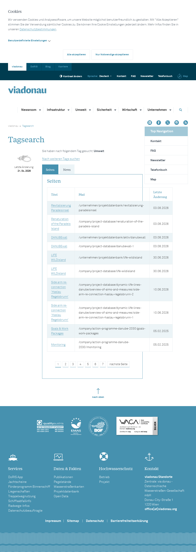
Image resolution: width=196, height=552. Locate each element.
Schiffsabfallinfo (19, 501)
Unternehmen (157, 109)
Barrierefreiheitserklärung (129, 521)
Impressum (53, 521)
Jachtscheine (17, 481)
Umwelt (80, 109)
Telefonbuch (165, 76)
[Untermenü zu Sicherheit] (115, 109)
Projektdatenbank (66, 491)
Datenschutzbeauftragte (25, 510)
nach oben (98, 397)
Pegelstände (62, 481)
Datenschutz (95, 521)
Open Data (61, 496)
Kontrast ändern (72, 76)
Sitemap (73, 521)
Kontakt (121, 76)
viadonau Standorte (158, 476)
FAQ (133, 76)
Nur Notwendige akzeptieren (112, 54)
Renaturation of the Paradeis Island (61, 224)
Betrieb (104, 477)
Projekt (104, 481)
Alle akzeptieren (76, 54)
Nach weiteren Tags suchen (61, 158)
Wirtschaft (129, 109)
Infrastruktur (56, 109)
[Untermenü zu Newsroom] (40, 109)
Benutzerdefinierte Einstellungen (27, 40)
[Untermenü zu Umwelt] (90, 109)
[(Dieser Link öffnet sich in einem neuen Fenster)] (149, 123)
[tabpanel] (92, 271)
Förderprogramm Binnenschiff (29, 486)
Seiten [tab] (50, 169)
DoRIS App (15, 477)
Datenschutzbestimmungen (38, 29)
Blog (48, 66)
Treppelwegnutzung (22, 496)
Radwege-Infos (18, 505)
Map (185, 76)
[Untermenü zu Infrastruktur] (69, 109)
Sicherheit (104, 109)
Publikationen (63, 477)
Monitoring (58, 344)
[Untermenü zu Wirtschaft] (141, 109)
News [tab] (67, 169)
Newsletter (146, 76)
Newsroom (28, 109)
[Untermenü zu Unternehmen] (170, 109)
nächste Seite (118, 364)
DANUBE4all (59, 237)
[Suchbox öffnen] (180, 109)
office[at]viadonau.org (161, 509)
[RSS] (185, 123)
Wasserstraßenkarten (69, 486)
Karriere (63, 66)
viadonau (17, 66)
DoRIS (34, 66)
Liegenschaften (19, 491)
